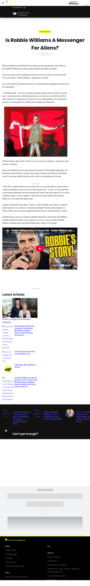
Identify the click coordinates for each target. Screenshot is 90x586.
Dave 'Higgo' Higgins (11, 554)
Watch (7, 573)
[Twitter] (64, 433)
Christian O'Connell (10, 550)
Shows (7, 546)
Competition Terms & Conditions (56, 576)
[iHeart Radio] (75, 433)
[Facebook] (53, 433)
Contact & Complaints (53, 557)
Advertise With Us (52, 561)
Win (48, 546)
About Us (50, 553)
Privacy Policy (51, 580)
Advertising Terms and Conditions (56, 565)
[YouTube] (70, 433)
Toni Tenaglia (9, 558)
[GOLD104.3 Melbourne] (13, 3)
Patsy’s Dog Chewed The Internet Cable (16, 577)
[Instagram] (59, 433)
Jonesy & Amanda (10, 562)
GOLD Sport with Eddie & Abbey (14, 566)
